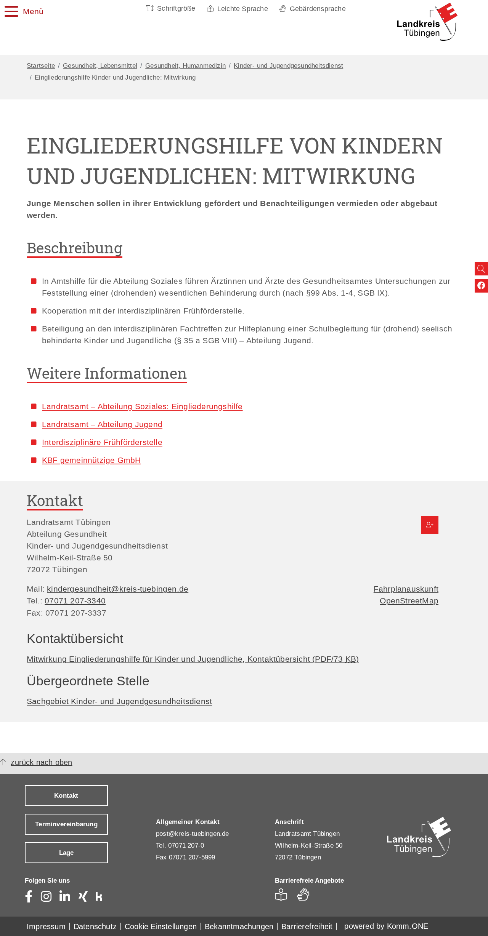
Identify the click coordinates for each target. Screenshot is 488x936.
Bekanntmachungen (239, 926)
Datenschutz (95, 926)
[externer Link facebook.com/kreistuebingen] (481, 286)
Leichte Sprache (242, 9)
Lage (66, 852)
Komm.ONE (408, 926)
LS (283, 897)
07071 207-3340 (75, 600)
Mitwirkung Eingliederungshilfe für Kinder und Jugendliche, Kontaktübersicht (193, 658)
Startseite (41, 65)
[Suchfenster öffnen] (481, 268)
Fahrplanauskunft (406, 588)
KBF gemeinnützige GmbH (91, 460)
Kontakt (66, 795)
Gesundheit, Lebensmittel (100, 65)
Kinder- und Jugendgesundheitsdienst (288, 65)
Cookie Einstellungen (161, 926)
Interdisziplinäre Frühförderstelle (102, 442)
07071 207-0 (186, 845)
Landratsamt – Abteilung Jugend (102, 424)
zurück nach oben (41, 762)
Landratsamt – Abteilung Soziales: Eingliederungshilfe (142, 406)
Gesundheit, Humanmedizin (185, 65)
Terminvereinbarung (66, 824)
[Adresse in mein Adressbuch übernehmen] (429, 525)
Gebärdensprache (318, 9)
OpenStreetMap (409, 600)
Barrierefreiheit (306, 926)
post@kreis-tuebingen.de (192, 833)
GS (306, 897)
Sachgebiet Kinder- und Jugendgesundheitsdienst (119, 701)
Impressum (46, 926)
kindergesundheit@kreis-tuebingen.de (117, 588)
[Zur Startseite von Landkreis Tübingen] (423, 22)
